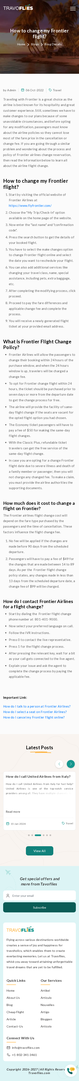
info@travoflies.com (26, 1047)
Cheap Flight (15, 1012)
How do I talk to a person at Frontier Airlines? (37, 706)
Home (21, 44)
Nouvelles (48, 1005)
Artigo (45, 1012)
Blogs (35, 44)
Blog (10, 1005)
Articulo (46, 997)
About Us (13, 997)
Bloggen (46, 1019)
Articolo (46, 1026)
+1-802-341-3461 (24, 1055)
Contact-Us (15, 1026)
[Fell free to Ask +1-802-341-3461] (72, 1072)
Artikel (45, 990)
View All (39, 851)
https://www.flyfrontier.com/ (30, 205)
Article (11, 1019)
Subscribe (39, 907)
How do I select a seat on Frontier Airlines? (35, 712)
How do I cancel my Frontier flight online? (34, 717)
